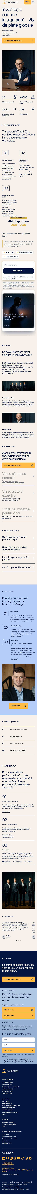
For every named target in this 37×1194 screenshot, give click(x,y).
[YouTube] (18, 1158)
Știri (3, 1114)
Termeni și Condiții (21, 1184)
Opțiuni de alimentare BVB (9, 1136)
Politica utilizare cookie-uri (10, 1189)
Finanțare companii (8, 1107)
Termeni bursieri (7, 1110)
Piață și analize (7, 1103)
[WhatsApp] (26, 1158)
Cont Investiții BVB (7, 1084)
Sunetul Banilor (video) (9, 1112)
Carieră (4, 1126)
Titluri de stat (5, 1134)
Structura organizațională (9, 1124)
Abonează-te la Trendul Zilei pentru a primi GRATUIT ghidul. (19, 277)
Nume (5, 1039)
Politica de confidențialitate (10, 1187)
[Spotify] (15, 1158)
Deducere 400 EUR (7, 1093)
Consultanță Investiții (7, 1089)
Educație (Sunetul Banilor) (11, 1105)
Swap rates (5, 1141)
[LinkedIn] (3, 1158)
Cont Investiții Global (7, 1082)
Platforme (5, 1101)
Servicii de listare (6, 1143)
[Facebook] (7, 1158)
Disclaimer (11, 1184)
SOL (27, 1189)
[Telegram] (30, 1158)
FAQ (10, 1182)
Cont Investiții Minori (7, 1091)
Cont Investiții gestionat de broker (11, 1087)
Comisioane (6, 1099)
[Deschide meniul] (33, 2)
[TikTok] (22, 1158)
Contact (4, 1182)
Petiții (4, 1184)
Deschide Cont (27, 2)
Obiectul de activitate (7, 1122)
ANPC (22, 1189)
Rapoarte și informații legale (22, 1182)
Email (5, 1045)
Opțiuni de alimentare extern (9, 1138)
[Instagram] (11, 1158)
